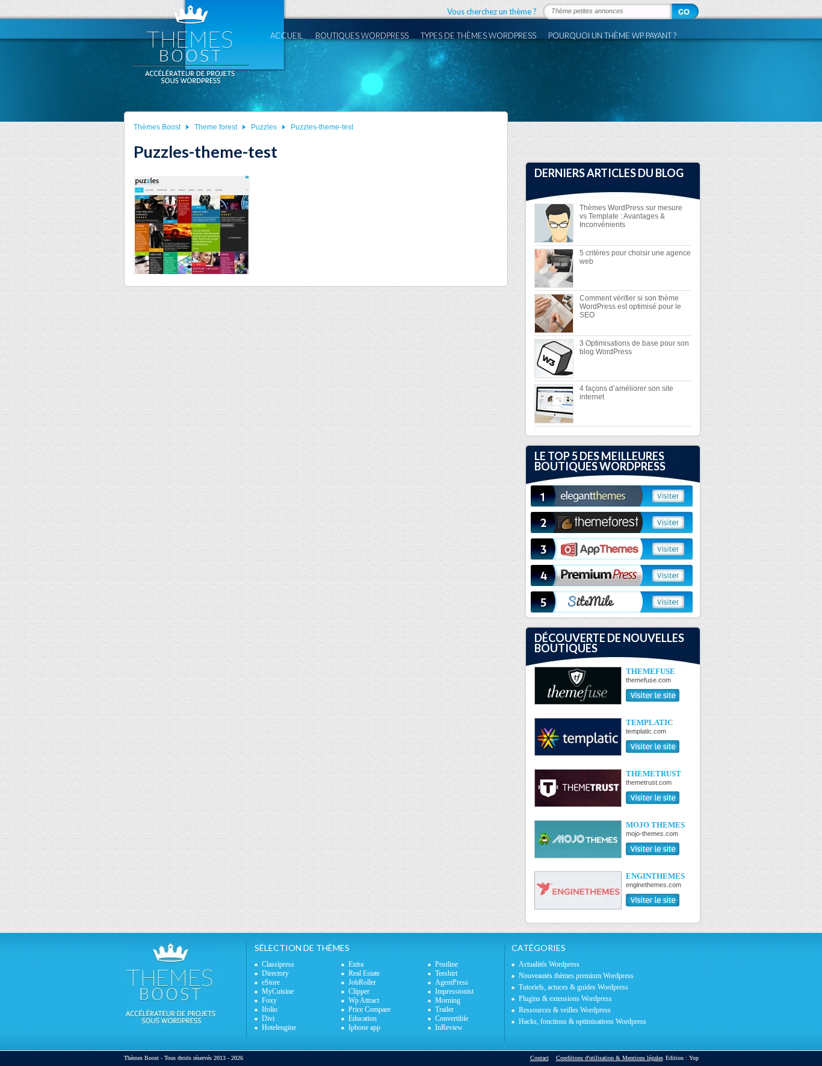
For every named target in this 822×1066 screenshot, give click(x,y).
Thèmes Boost (157, 127)
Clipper (358, 991)
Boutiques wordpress (362, 35)
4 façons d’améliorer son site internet (626, 392)
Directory (275, 973)
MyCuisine (278, 991)
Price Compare (369, 1009)
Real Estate (364, 973)
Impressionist (454, 991)
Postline (446, 964)
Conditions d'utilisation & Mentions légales (609, 1058)
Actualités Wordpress (549, 964)
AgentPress (451, 982)
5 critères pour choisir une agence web (635, 257)
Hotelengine (279, 1027)
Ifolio (269, 1009)
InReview (449, 1027)
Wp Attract (363, 1000)
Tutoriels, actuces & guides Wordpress (573, 987)
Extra (355, 964)
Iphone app (364, 1027)
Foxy (269, 1000)
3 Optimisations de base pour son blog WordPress (634, 347)
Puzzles (264, 127)
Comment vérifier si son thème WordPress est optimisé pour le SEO (630, 306)
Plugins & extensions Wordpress (565, 998)
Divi (268, 1018)
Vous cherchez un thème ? (492, 11)
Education (362, 1018)
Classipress (278, 964)
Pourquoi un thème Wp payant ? (612, 35)
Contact (539, 1058)
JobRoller (362, 982)
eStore (271, 982)
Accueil (286, 35)
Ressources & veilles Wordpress (565, 1010)
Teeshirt (446, 973)
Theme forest (215, 127)
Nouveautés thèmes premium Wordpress (576, 975)
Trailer (444, 1009)
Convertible (451, 1018)
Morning (447, 1000)
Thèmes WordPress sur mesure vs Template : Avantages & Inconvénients (630, 216)
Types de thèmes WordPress (478, 35)
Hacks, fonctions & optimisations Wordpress (582, 1021)
